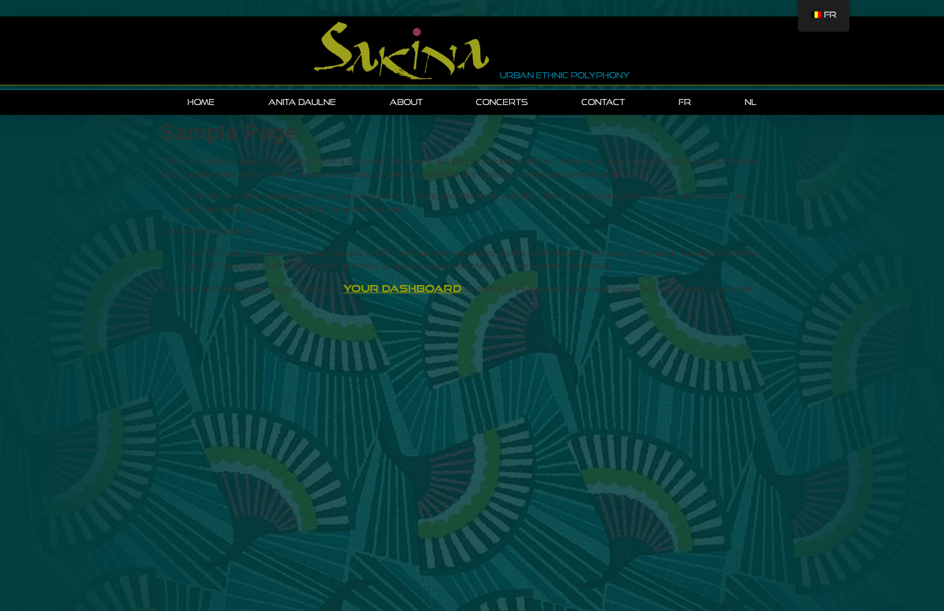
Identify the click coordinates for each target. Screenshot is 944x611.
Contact (603, 102)
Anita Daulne (302, 102)
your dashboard (402, 288)
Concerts (502, 102)
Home (201, 102)
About (406, 102)
